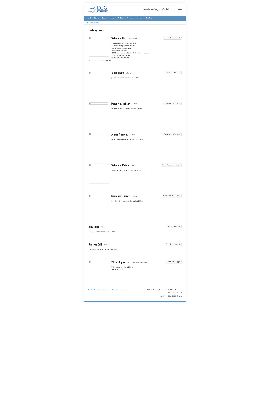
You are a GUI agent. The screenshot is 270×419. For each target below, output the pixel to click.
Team (104, 18)
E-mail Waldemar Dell (172, 38)
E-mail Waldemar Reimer (171, 165)
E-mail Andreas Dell (173, 244)
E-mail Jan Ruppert (173, 73)
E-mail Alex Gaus (174, 226)
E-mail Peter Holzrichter (172, 103)
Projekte (140, 18)
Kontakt (149, 18)
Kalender (106, 290)
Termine (112, 18)
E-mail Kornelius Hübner (171, 196)
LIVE (89, 18)
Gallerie (121, 18)
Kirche (96, 18)
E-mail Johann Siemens (172, 134)
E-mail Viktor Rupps (173, 262)
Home (87, 22)
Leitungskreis (95, 22)
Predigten (130, 18)
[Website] (89, 294)
